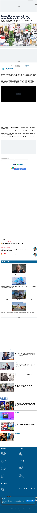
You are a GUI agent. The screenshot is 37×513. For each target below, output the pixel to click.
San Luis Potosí (21, 455)
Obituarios (21, 466)
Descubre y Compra (22, 461)
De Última (2, 488)
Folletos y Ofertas (22, 462)
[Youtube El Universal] (26, 488)
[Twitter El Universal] (24, 488)
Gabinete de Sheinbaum (3, 457)
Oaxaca (20, 451)
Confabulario (3, 471)
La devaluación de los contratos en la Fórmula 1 (13, 243)
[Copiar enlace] (21, 164)
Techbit (2, 476)
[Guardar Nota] (22, 164)
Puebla (20, 452)
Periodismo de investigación (3, 454)
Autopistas (2, 490)
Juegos (20, 474)
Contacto (29, 508)
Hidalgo (20, 453)
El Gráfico (20, 469)
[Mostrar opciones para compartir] (36, 4)
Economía (2, 467)
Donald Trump (3, 460)
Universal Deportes (4, 468)
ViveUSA (20, 473)
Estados (7, 65)
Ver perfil (7, 69)
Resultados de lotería (21, 478)
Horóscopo (21, 476)
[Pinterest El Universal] (31, 488)
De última (2, 478)
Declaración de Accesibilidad (14, 508)
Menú (2, 477)
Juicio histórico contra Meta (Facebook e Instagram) (14, 254)
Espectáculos (3, 469)
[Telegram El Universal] (19, 488)
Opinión (3, 239)
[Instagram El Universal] (29, 488)
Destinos (2, 479)
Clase (2, 484)
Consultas (2, 482)
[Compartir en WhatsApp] (17, 164)
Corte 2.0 (2, 451)
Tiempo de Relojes (4, 491)
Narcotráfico (3, 463)
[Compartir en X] (15, 164)
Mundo (2, 459)
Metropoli (2, 461)
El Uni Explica (3, 455)
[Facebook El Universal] (21, 488)
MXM (1, 475)
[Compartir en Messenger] (19, 164)
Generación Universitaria (21, 468)
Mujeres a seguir (3, 452)
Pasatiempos (21, 475)
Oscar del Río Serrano (5, 247)
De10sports (21, 470)
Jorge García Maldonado (6, 241)
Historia (7, 508)
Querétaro (20, 454)
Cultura (2, 470)
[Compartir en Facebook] (14, 164)
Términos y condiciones (23, 508)
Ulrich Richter (4, 253)
